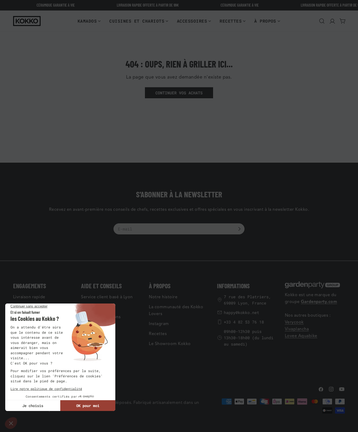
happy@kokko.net (241, 312)
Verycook (294, 322)
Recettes (158, 333)
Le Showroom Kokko (170, 343)
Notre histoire (163, 297)
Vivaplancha (297, 329)
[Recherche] (322, 21)
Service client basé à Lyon (107, 297)
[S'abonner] (239, 229)
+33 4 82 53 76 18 (244, 322)
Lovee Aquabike (301, 335)
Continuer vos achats (179, 92)
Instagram (159, 323)
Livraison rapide (29, 297)
